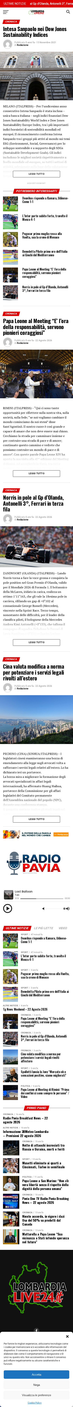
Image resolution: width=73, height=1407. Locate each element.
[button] (67, 1336)
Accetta (36, 1374)
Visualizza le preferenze (36, 1395)
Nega (36, 1384)
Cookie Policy (35, 1403)
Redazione (22, 45)
